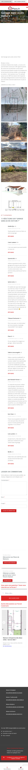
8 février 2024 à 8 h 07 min (14, 228)
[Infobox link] (14, 750)
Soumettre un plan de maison (10, 733)
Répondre (11, 236)
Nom (3, 497)
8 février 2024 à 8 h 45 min (14, 320)
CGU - (21, 763)
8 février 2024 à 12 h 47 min (14, 454)
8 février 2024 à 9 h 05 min (14, 354)
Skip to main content (19, 1)
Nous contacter (6, 735)
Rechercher (14, 598)
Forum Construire (15, 19)
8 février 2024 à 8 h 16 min (14, 244)
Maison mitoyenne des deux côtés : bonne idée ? (12, 639)
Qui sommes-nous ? (7, 731)
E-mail (3, 503)
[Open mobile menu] (1, 7)
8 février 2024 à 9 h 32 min (14, 382)
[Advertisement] (14, 41)
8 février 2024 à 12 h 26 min (14, 436)
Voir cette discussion (7, 646)
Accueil (3, 19)
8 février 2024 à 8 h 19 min (14, 260)
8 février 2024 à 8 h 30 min (14, 284)
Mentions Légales (6, 765)
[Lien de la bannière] (14, 559)
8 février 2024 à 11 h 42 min (14, 416)
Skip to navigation (6, 1)
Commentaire (5, 480)
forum (7, 19)
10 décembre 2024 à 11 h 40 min (15, 338)
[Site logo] (14, 8)
